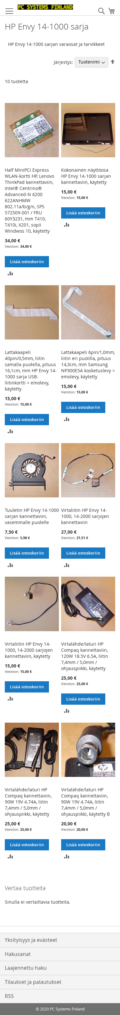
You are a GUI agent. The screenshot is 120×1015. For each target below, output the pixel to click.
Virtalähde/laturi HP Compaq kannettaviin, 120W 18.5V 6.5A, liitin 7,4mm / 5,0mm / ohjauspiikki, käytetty (84, 656)
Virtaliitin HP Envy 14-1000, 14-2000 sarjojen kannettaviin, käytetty (29, 650)
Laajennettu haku (26, 967)
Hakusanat (18, 954)
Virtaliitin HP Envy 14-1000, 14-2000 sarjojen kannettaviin (85, 516)
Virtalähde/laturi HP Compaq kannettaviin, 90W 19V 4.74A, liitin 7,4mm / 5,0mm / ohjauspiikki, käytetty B (85, 802)
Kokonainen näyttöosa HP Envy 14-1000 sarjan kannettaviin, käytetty (86, 176)
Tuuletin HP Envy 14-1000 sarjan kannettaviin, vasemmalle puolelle (32, 516)
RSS (9, 996)
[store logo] (45, 7)
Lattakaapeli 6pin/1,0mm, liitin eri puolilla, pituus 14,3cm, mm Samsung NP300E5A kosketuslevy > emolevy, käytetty (88, 364)
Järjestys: (63, 62)
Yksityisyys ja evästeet (31, 939)
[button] (10, 273)
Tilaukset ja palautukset (33, 981)
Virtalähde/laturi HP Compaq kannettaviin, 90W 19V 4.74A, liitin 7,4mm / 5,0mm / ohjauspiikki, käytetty (28, 802)
